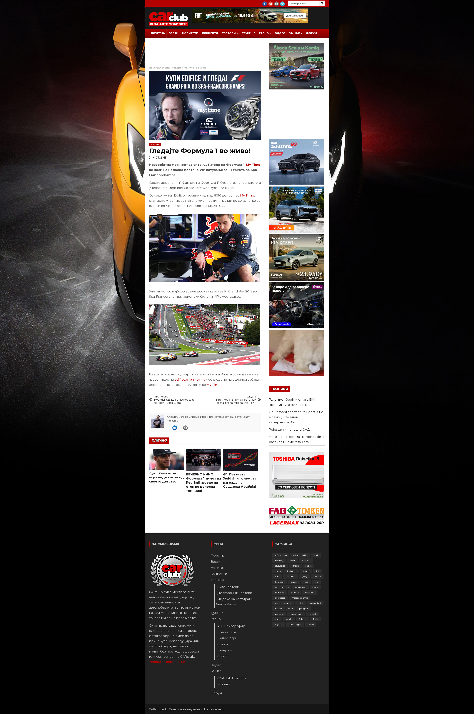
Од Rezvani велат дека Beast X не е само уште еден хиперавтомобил (296, 417)
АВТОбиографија (231, 626)
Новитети (190, 33)
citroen (295, 565)
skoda (289, 619)
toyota (278, 624)
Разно (264, 33)
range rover (296, 614)
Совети (223, 644)
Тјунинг (248, 33)
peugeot (303, 608)
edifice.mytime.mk (190, 379)
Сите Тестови (228, 587)
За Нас (294, 33)
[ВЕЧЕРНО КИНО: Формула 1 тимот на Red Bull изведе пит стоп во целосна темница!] (203, 460)
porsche (279, 614)
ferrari (306, 571)
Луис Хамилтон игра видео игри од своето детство (166, 477)
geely (304, 576)
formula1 (290, 576)
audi (316, 555)
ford (277, 576)
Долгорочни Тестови (234, 593)
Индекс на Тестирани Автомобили (234, 601)
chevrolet (280, 565)
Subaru (302, 619)
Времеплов (227, 632)
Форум (311, 33)
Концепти (210, 33)
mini (300, 603)
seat (277, 619)
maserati (280, 592)
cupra (308, 565)
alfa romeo (281, 555)
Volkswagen (295, 624)
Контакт (223, 684)
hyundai (279, 581)
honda (317, 576)
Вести (173, 33)
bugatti (306, 560)
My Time (253, 165)
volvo (311, 624)
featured (291, 571)
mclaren (309, 592)
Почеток (154, 67)
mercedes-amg (300, 597)
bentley (279, 560)
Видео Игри (227, 638)
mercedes (280, 597)
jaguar (294, 581)
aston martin (300, 555)
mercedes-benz (283, 603)
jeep (306, 581)
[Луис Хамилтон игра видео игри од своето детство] (166, 459)
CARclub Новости (231, 678)
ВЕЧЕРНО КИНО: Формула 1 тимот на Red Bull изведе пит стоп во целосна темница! (203, 482)
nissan (278, 608)
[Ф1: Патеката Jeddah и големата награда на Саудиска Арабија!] (240, 460)
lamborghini (282, 587)
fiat (317, 571)
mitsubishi (315, 603)
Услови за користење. (167, 662)
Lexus (315, 587)
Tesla (315, 619)
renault (313, 614)
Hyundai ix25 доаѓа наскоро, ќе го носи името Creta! (174, 399)
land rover (300, 587)
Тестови (229, 33)
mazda (295, 592)
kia (316, 581)
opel (290, 608)
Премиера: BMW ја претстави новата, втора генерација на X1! (235, 399)
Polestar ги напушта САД (289, 429)
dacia (278, 571)
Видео (280, 33)
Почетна (158, 33)
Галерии (224, 650)
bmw (293, 560)
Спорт (222, 656)
